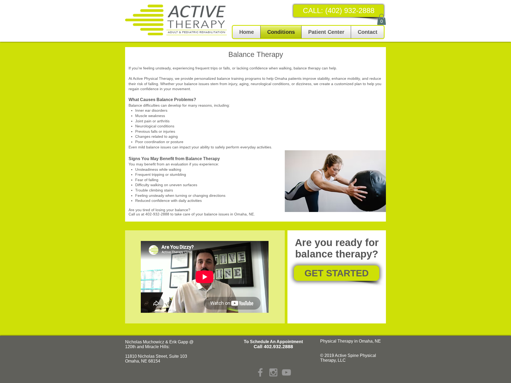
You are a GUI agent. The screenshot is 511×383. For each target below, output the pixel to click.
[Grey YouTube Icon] (286, 372)
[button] (381, 19)
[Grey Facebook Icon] (260, 372)
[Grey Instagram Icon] (273, 372)
